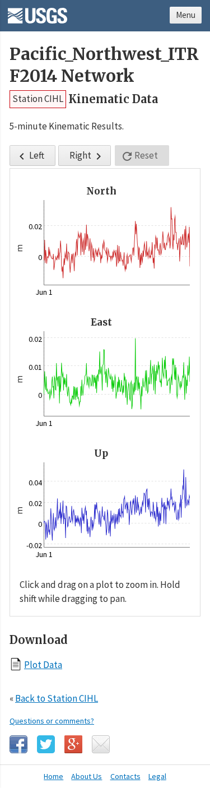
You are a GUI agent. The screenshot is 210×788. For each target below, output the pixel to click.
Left (29, 156)
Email (101, 744)
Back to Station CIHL (56, 698)
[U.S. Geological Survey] (37, 12)
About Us (86, 776)
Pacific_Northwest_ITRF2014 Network (104, 65)
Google (73, 744)
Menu (185, 15)
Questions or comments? (52, 721)
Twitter (46, 744)
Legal (157, 776)
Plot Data (43, 664)
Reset (139, 156)
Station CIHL (37, 98)
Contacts (125, 776)
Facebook (18, 744)
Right (87, 156)
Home (53, 776)
